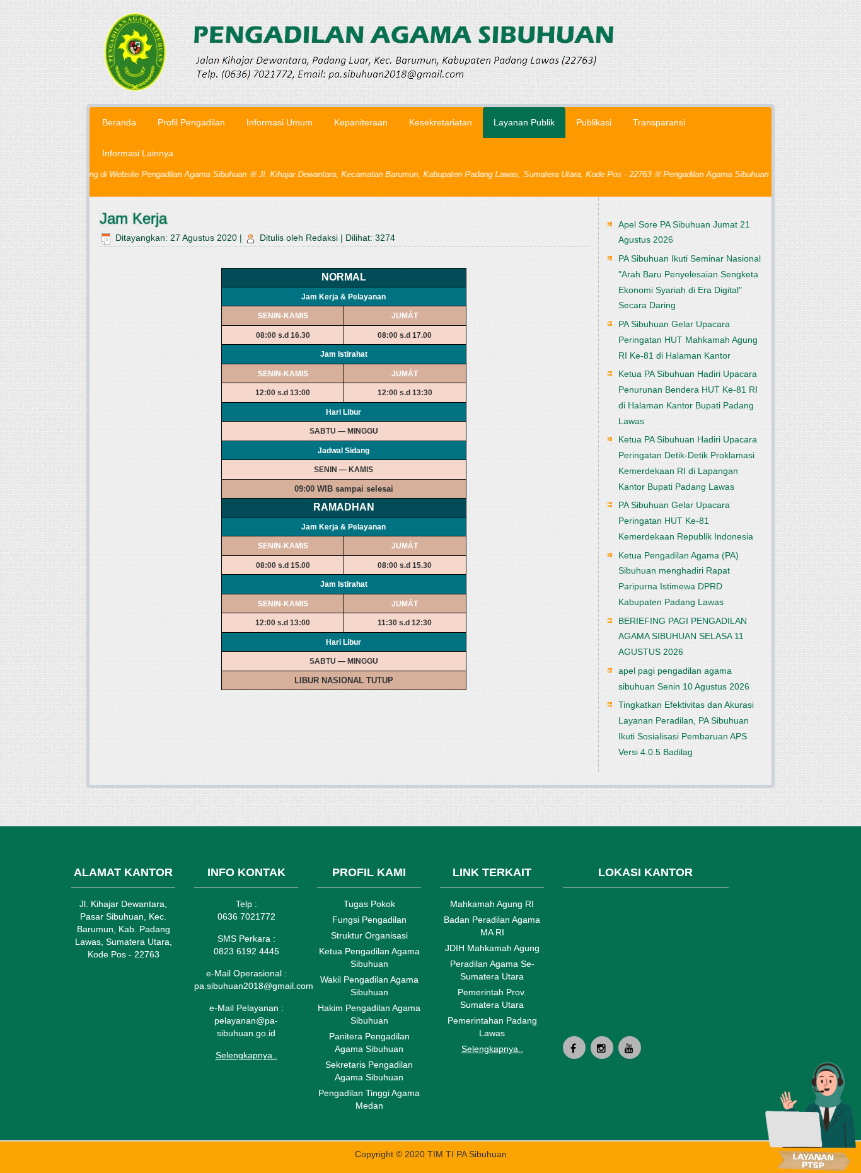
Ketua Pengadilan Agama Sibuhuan (369, 957)
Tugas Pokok (369, 904)
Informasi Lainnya (137, 153)
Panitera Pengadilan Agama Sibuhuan (369, 1042)
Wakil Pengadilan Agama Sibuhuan (369, 985)
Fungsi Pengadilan (369, 920)
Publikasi (593, 122)
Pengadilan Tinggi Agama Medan (369, 1099)
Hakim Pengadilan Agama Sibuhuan (369, 1014)
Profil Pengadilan (191, 122)
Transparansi (659, 122)
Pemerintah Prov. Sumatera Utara (492, 998)
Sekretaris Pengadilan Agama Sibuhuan (369, 1071)
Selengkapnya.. (246, 1055)
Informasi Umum (279, 122)
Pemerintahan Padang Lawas (492, 1026)
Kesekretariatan (440, 122)
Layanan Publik (524, 122)
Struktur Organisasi (369, 935)
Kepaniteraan (361, 122)
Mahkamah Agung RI (492, 904)
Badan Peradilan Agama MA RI (492, 926)
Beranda (119, 122)
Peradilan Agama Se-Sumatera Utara (492, 970)
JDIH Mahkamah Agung (492, 948)
